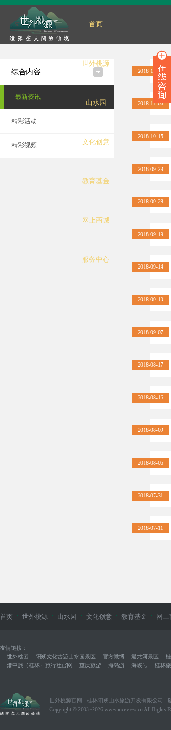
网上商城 (95, 220)
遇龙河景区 (145, 656)
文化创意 (95, 141)
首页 (96, 24)
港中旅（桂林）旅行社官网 (40, 665)
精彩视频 (24, 145)
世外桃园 (18, 656)
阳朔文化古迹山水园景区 (66, 656)
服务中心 (95, 259)
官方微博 (113, 656)
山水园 (96, 102)
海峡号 (139, 665)
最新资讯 (28, 96)
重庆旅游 (90, 665)
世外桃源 (95, 63)
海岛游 (116, 665)
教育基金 (95, 181)
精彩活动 (24, 121)
